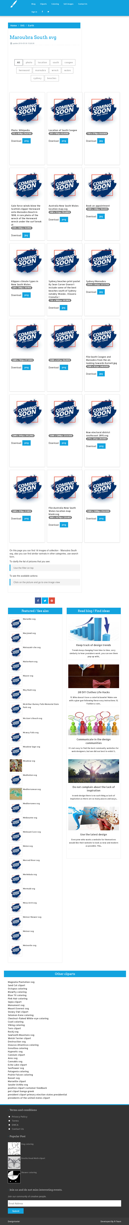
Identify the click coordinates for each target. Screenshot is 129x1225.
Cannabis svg (15, 1061)
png (26, 140)
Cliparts (43, 4)
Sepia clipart (15, 1001)
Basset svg (14, 1078)
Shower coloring (29, 1172)
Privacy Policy (19, 1116)
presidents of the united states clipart (29, 1097)
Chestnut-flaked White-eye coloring (28, 1018)
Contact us (18, 1129)
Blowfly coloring (17, 992)
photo (29, 62)
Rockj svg (13, 1031)
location (42, 62)
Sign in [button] (34, 12)
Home (13, 25)
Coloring (55, 4)
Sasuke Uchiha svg (18, 1084)
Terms (15, 1120)
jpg (101, 140)
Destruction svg (17, 1041)
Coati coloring (15, 1021)
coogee (68, 62)
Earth (31, 25)
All (18, 62)
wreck (55, 70)
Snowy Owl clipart (18, 1011)
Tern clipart (14, 1028)
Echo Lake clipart (17, 1064)
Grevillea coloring (18, 1048)
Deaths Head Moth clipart (33, 1158)
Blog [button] (33, 4)
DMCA (15, 1124)
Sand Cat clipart (16, 985)
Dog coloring (27, 1144)
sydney (37, 78)
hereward (24, 70)
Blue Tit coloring (17, 995)
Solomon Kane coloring (21, 1015)
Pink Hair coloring (17, 998)
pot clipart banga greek (21, 1091)
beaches (51, 78)
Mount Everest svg (18, 1008)
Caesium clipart (16, 1054)
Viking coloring (16, 1025)
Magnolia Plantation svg (21, 982)
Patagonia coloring (18, 1071)
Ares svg (12, 1058)
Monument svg (16, 1005)
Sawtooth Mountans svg (21, 1035)
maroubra (40, 70)
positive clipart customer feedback (27, 1088)
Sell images (68, 4)
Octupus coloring (17, 988)
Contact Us (82, 4)
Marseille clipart (17, 1081)
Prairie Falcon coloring (20, 1074)
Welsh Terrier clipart (19, 1038)
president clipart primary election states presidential (37, 1094)
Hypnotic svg (15, 1051)
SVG (22, 25)
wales (67, 70)
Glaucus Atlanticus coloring (23, 1045)
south (56, 62)
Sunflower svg (16, 1068)
